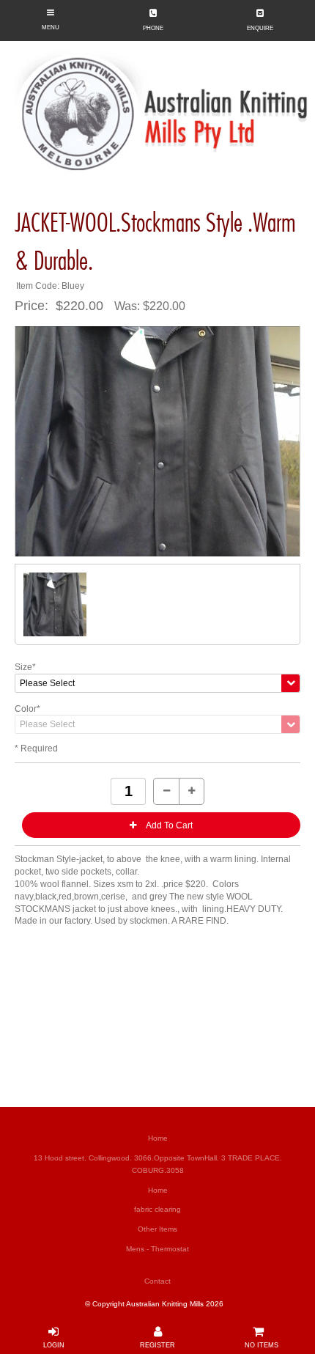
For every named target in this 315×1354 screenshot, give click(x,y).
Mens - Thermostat (157, 1249)
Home (158, 1138)
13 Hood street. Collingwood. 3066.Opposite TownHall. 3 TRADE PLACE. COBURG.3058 (158, 1164)
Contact (157, 1281)
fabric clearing (157, 1209)
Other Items (157, 1229)
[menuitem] (157, 1139)
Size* (25, 667)
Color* (27, 709)
